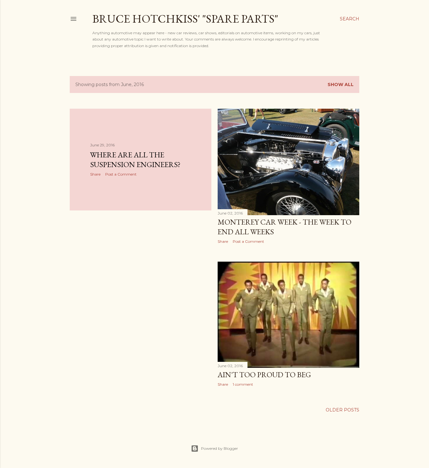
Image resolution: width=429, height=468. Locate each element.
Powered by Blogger (219, 448)
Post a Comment (121, 174)
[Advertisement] (140, 270)
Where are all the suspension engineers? (135, 159)
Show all (341, 84)
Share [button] (95, 174)
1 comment (243, 384)
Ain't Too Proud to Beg (264, 374)
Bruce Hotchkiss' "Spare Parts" (185, 18)
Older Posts (342, 410)
